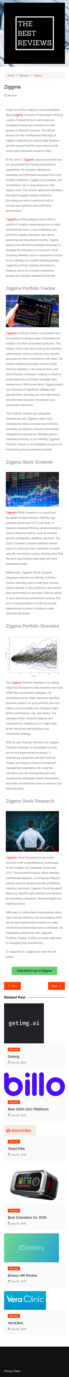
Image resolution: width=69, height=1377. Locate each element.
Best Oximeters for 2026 (27, 1217)
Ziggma (18, 115)
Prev (14, 985)
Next (54, 985)
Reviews (12, 95)
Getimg (13, 1056)
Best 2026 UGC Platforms (28, 1109)
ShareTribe (16, 1149)
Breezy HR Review (22, 1275)
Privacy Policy (12, 1371)
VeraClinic (15, 1323)
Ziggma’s (28, 159)
